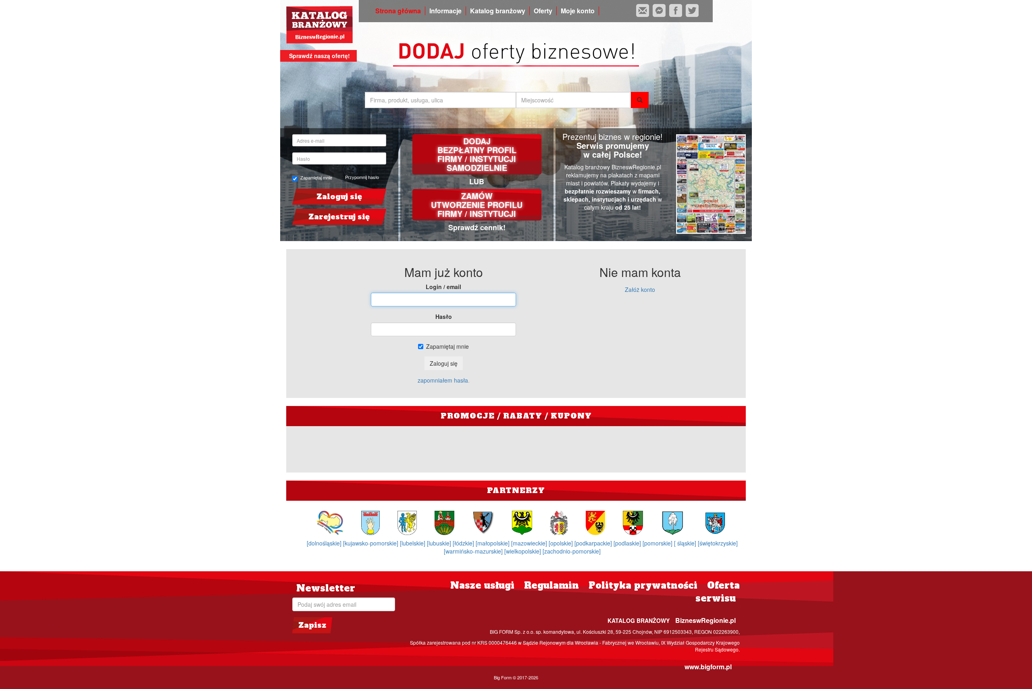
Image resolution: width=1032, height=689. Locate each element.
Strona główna (398, 10)
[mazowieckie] (530, 543)
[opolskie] (561, 543)
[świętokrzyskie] (718, 543)
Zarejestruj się (339, 217)
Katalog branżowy (497, 10)
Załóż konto (640, 289)
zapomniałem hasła (443, 380)
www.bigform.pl (708, 666)
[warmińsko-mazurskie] (474, 551)
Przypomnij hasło (362, 177)
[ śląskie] (686, 543)
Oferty (543, 10)
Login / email (443, 287)
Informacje (445, 10)
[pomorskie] (658, 543)
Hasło (443, 316)
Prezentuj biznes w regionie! (612, 136)
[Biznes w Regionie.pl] (319, 25)
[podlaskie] (628, 543)
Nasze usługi (482, 585)
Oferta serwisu (717, 591)
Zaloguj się (339, 197)
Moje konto (578, 10)
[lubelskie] (413, 543)
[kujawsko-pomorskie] (371, 543)
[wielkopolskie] (523, 551)
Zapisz (312, 625)
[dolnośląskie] (325, 543)
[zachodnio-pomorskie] (572, 551)
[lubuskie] (440, 543)
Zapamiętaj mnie (316, 178)
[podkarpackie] (594, 543)
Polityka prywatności (643, 585)
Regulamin (551, 585)
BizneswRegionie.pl (705, 620)
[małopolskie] (493, 543)
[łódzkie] (464, 543)
